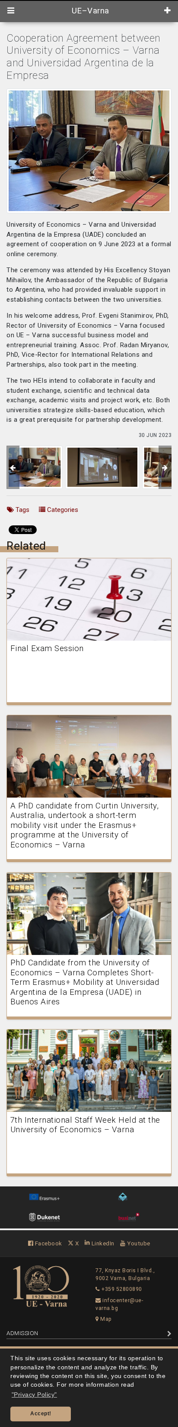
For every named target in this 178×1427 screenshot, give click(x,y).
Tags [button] (21, 510)
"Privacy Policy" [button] (34, 1394)
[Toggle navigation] (11, 11)
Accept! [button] (40, 1414)
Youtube (138, 1243)
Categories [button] (61, 510)
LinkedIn (102, 1243)
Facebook (47, 1243)
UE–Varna (89, 11)
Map (105, 1319)
